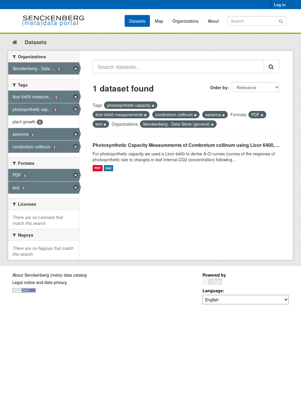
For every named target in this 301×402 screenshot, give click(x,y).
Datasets (137, 21)
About (213, 21)
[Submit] (280, 20)
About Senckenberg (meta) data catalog (49, 275)
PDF (97, 168)
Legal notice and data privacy (39, 282)
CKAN (213, 281)
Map (159, 21)
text (108, 168)
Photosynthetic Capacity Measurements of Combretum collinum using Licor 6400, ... (186, 145)
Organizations (185, 21)
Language (213, 290)
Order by (219, 87)
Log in (280, 4)
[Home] (14, 42)
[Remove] (153, 105)
